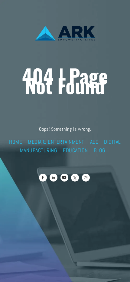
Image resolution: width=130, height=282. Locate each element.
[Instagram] (86, 178)
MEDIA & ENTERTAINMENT (56, 142)
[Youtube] (64, 178)
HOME (15, 142)
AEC (94, 142)
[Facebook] (43, 178)
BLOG (100, 150)
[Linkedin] (53, 178)
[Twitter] (75, 178)
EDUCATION (75, 150)
